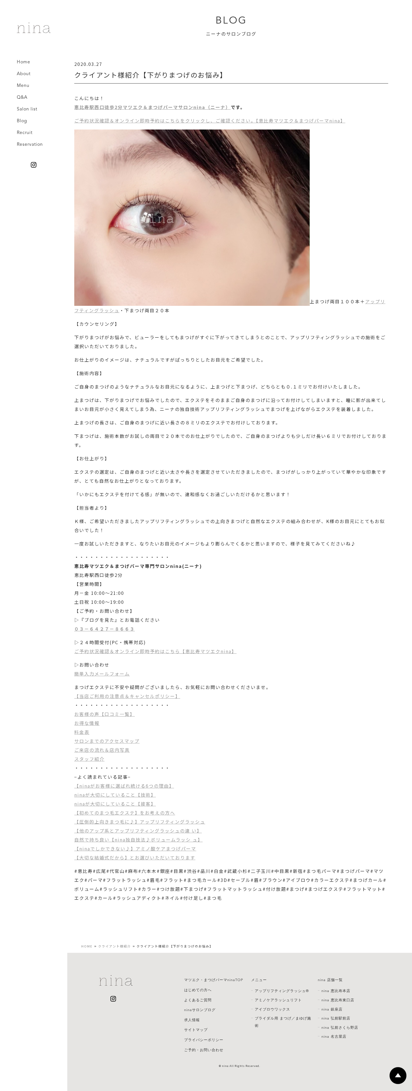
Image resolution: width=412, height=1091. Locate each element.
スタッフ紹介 (89, 758)
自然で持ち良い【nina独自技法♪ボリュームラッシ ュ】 (138, 839)
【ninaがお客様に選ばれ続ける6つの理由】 (124, 785)
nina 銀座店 (331, 1009)
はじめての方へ (198, 990)
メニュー (259, 980)
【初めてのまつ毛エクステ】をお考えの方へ (124, 812)
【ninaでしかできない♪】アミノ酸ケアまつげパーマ (135, 848)
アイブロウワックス (272, 1009)
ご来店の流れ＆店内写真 (102, 749)
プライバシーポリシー (203, 1040)
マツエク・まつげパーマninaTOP (213, 980)
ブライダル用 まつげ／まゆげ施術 (283, 1022)
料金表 (81, 732)
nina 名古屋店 (333, 1036)
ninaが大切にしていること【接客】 (115, 803)
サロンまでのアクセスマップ (107, 741)
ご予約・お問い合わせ (203, 1050)
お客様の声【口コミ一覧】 (104, 714)
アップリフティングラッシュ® (282, 991)
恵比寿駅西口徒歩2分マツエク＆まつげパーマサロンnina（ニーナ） (152, 107)
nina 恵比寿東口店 (337, 1000)
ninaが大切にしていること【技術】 (115, 794)
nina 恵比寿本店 (335, 991)
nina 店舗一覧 (330, 980)
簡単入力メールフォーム (102, 673)
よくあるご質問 (198, 1000)
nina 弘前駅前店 (335, 1018)
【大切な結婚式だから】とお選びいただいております (134, 857)
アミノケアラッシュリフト (278, 1000)
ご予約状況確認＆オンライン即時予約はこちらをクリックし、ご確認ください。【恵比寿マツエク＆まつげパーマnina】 (209, 120)
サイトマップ (196, 1030)
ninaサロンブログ (200, 1010)
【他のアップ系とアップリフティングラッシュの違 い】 (138, 830)
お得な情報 (86, 723)
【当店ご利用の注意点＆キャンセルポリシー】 (127, 696)
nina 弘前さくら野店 (339, 1027)
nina (225, 1066)
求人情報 (192, 1020)
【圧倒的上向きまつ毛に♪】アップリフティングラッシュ (139, 821)
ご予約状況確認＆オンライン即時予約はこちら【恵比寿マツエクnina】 (155, 651)
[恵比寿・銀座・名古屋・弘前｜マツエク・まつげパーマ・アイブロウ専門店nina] (33, 30)
